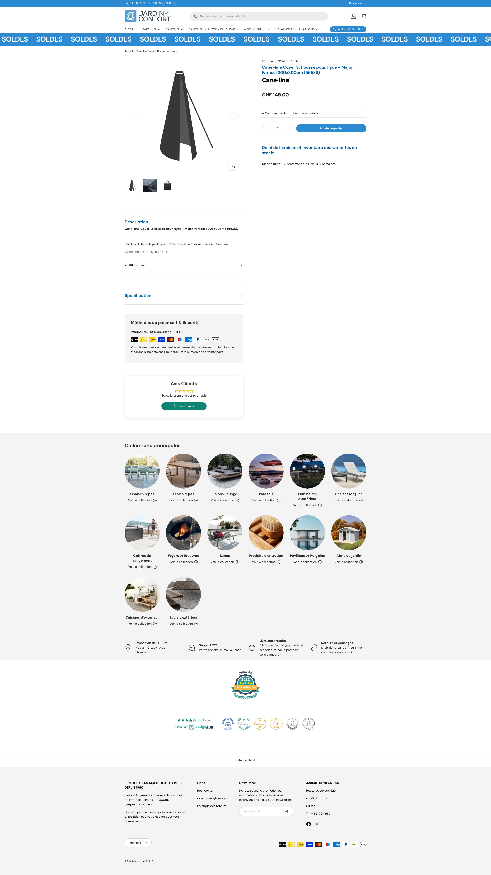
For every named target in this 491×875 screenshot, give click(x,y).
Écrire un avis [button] (184, 406)
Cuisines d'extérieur (142, 617)
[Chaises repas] (142, 471)
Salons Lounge (225, 494)
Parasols (266, 494)
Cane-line (268, 61)
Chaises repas (142, 494)
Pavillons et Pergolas (307, 555)
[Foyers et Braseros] (183, 532)
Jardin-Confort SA (143, 861)
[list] (184, 116)
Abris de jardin (348, 555)
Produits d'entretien (266, 555)
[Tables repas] (183, 471)
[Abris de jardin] (348, 532)
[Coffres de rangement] (142, 532)
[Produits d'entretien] (266, 532)
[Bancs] (224, 532)
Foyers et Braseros (183, 555)
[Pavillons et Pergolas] (307, 532)
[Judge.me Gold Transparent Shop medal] (260, 724)
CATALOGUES (285, 29)
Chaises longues (349, 494)
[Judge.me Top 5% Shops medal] (292, 724)
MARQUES (149, 29)
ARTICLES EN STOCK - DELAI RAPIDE (213, 29)
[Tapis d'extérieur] (183, 594)
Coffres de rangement (142, 558)
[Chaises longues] (348, 471)
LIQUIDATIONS (309, 29)
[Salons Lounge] (224, 471)
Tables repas (183, 494)
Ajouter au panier (331, 128)
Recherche (204, 791)
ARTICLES (172, 29)
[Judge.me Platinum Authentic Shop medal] (244, 724)
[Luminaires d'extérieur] (307, 471)
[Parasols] (266, 471)
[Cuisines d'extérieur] (142, 594)
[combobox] (259, 16)
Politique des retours (211, 806)
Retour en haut (245, 760)
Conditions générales (212, 798)
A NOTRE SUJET (255, 29)
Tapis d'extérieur (184, 617)
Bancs (225, 555)
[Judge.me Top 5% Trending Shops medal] (308, 724)
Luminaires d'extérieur (307, 496)
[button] (364, 16)
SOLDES (34, 39)
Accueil (129, 51)
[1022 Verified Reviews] (245, 700)
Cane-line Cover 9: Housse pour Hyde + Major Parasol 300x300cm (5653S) (159, 51)
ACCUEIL (131, 29)
